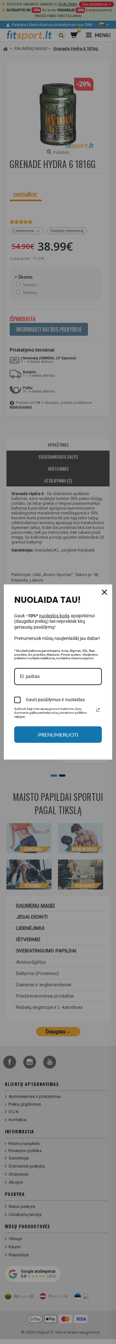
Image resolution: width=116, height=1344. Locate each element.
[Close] (104, 592)
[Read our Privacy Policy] (98, 710)
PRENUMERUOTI (58, 735)
